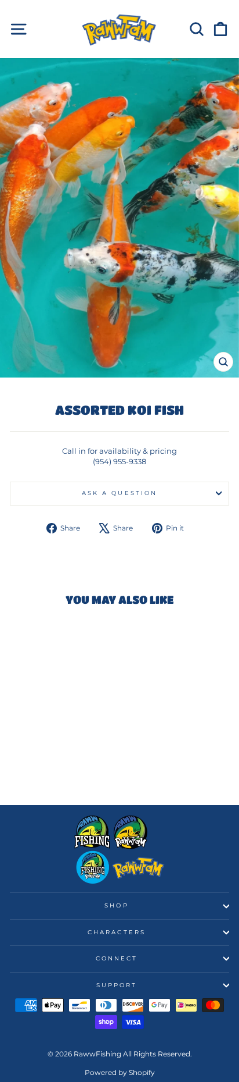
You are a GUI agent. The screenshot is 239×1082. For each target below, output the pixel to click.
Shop (116, 905)
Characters (117, 932)
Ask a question (119, 493)
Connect (117, 958)
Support (116, 985)
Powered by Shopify (120, 1072)
